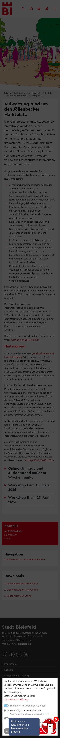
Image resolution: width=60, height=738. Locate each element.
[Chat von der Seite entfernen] (56, 719)
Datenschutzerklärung (16, 699)
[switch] (6, 710)
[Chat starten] (49, 726)
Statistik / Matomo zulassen (25, 710)
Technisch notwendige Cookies (27, 705)
